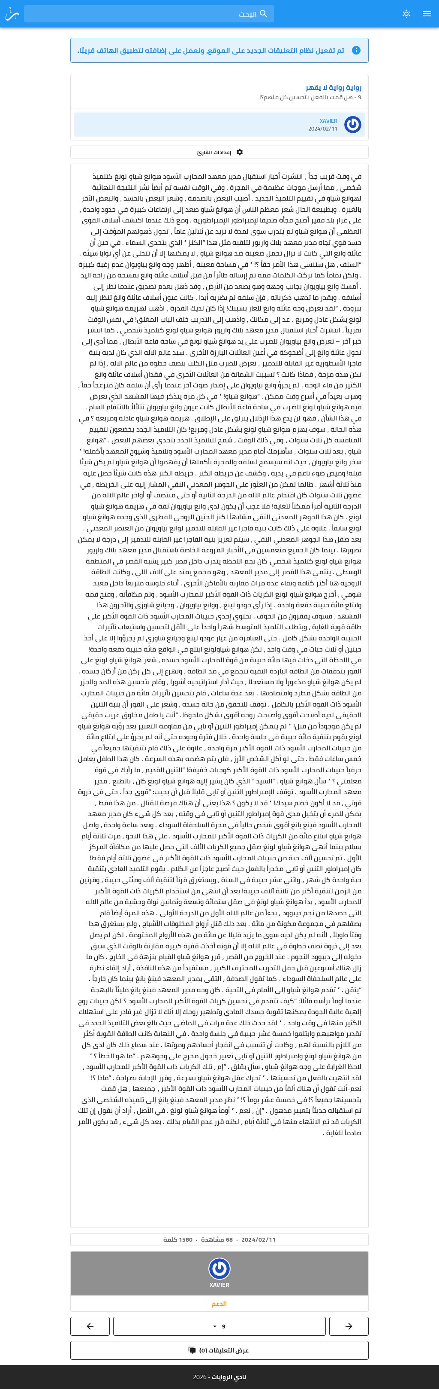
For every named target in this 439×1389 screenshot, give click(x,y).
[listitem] (219, 125)
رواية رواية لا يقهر (333, 87)
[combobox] (149, 13)
